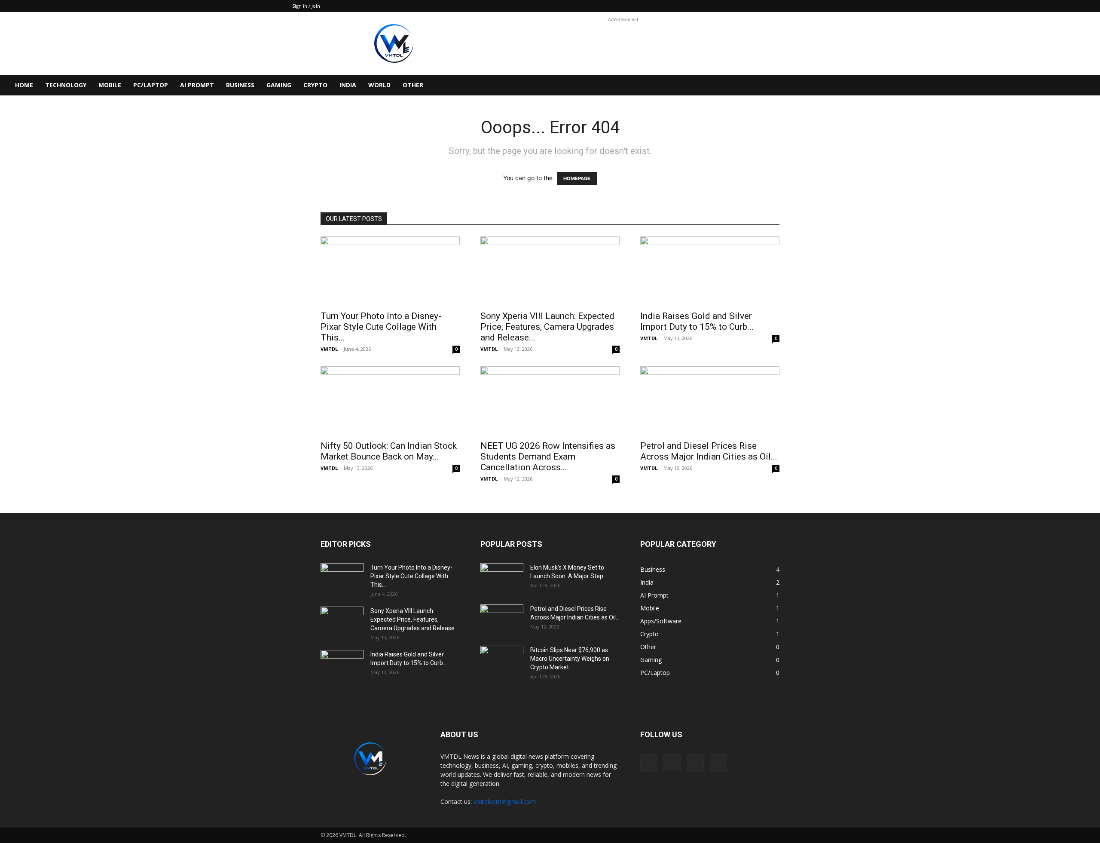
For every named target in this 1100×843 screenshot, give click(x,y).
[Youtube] (718, 763)
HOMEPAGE (576, 178)
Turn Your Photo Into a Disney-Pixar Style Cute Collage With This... (381, 327)
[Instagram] (672, 762)
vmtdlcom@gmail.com (505, 801)
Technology (65, 85)
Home (24, 85)
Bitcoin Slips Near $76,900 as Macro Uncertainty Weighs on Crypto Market (569, 659)
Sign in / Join (306, 6)
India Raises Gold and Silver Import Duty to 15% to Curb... (697, 321)
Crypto (315, 85)
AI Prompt (197, 85)
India (347, 85)
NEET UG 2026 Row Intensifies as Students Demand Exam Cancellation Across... (547, 456)
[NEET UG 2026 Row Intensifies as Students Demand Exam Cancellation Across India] (550, 400)
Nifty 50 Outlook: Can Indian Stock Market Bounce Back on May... (389, 451)
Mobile (109, 85)
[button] (1089, 86)
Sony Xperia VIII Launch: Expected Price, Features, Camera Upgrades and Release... (547, 327)
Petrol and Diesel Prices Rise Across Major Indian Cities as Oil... (708, 451)
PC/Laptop (150, 85)
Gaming (278, 85)
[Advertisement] (623, 43)
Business (240, 85)
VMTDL (329, 349)
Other (413, 85)
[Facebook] (648, 763)
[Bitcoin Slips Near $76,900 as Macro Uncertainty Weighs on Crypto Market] (501, 660)
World (379, 85)
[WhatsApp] (695, 763)
